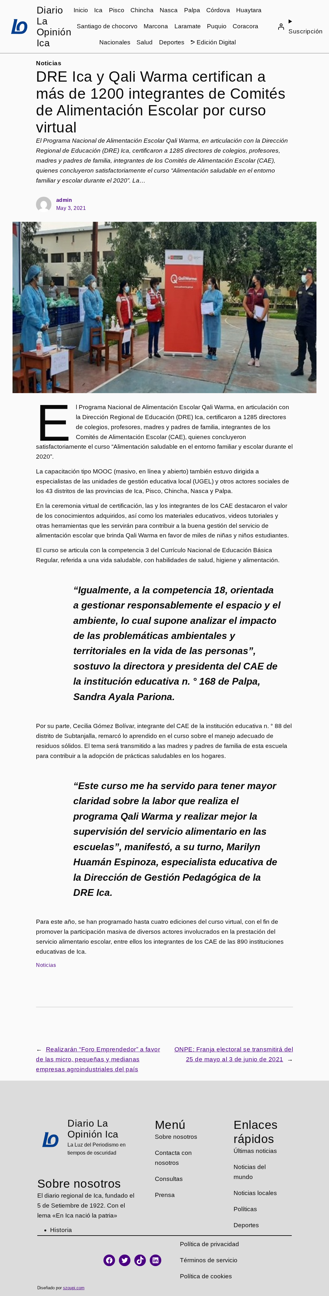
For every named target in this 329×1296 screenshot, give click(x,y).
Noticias (48, 63)
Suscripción (306, 31)
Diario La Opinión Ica (54, 26)
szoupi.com (73, 1287)
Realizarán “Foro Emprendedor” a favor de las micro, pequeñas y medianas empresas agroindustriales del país (98, 1059)
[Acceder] (281, 26)
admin (64, 200)
